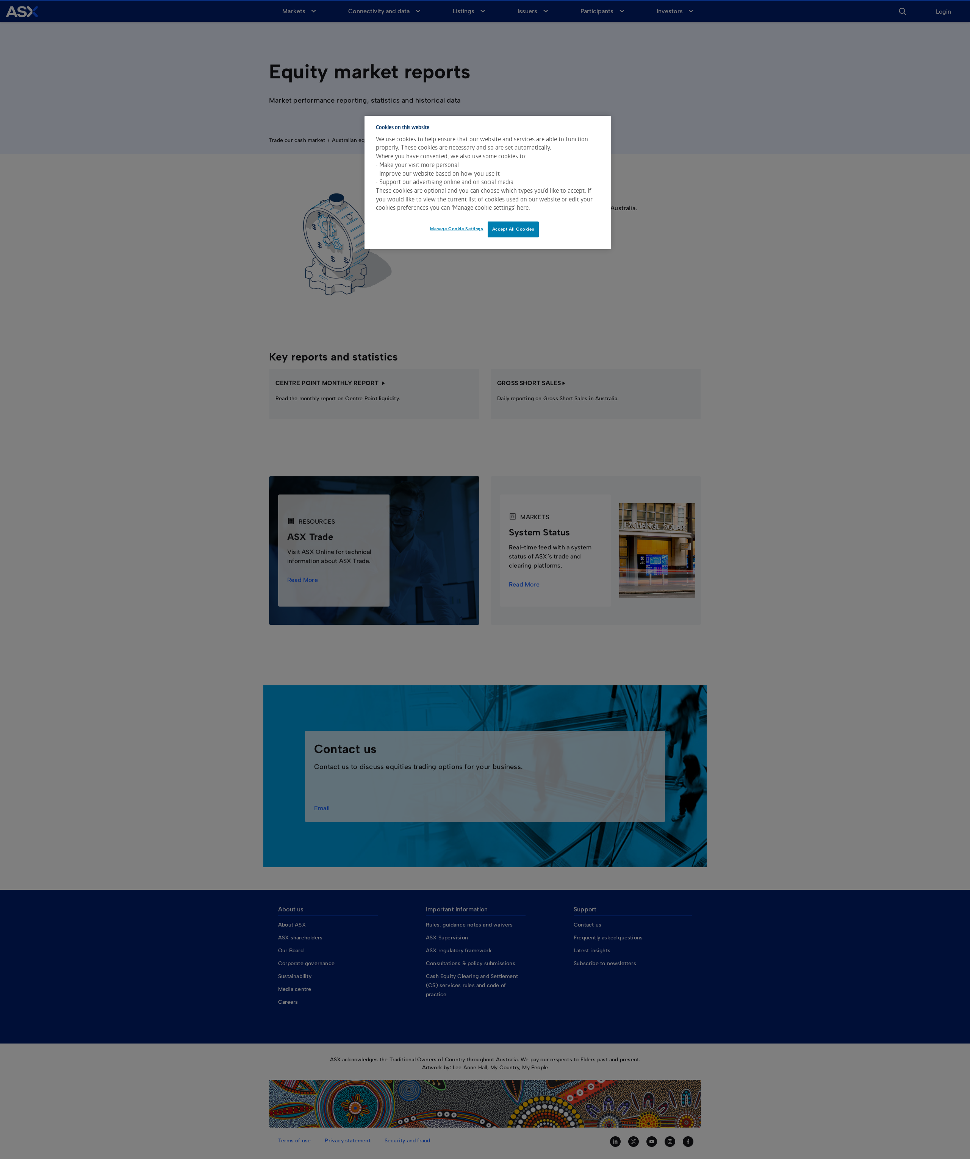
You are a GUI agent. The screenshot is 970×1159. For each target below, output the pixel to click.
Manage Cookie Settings (456, 228)
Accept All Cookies (513, 229)
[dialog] (488, 182)
